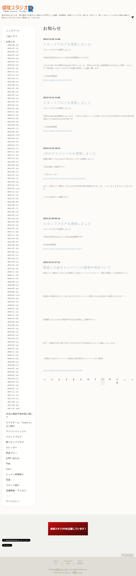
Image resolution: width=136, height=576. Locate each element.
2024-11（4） (13, 115)
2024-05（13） (14, 135)
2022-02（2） (13, 225)
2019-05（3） (13, 335)
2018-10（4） (13, 359)
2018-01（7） (13, 389)
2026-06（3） (13, 52)
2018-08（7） (13, 365)
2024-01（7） (13, 148)
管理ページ (77, 572)
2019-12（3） (13, 312)
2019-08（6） (13, 325)
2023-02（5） (13, 185)
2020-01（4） (13, 309)
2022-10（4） (13, 199)
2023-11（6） (13, 155)
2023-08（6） (13, 165)
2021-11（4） (13, 235)
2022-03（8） (13, 222)
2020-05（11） (14, 295)
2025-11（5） (13, 75)
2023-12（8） (13, 152)
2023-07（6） (13, 168)
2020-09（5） (13, 282)
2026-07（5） (13, 48)
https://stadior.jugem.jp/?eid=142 (57, 131)
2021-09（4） (13, 242)
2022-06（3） (13, 212)
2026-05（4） (13, 55)
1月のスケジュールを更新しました (69, 153)
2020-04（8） (13, 299)
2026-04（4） (13, 58)
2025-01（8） (13, 109)
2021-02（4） (13, 265)
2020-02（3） (13, 305)
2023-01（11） (14, 188)
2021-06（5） (13, 252)
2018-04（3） (13, 379)
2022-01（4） (13, 228)
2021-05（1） (13, 255)
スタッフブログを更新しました (67, 44)
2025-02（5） (13, 105)
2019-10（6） (13, 319)
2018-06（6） (13, 372)
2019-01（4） (13, 349)
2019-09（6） (13, 322)
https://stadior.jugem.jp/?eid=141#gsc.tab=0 (62, 249)
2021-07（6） (13, 248)
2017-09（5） (13, 402)
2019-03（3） (13, 342)
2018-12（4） (13, 352)
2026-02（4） (13, 65)
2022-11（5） (13, 195)
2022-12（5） (13, 192)
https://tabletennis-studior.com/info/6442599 (62, 370)
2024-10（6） (13, 118)
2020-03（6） (13, 302)
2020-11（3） (13, 275)
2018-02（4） (13, 385)
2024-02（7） (13, 145)
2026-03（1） (13, 62)
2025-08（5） (13, 85)
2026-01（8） (13, 68)
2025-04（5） (13, 98)
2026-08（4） (13, 45)
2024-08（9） (13, 125)
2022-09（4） (13, 202)
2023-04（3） (13, 178)
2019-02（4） (13, 345)
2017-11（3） (13, 395)
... (125, 379)
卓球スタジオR (61, 570)
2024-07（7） (13, 129)
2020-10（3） (13, 279)
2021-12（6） (13, 232)
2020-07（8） (13, 289)
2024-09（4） (13, 122)
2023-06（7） (13, 172)
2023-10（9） (13, 158)
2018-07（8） (13, 369)
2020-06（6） (13, 292)
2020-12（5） (13, 272)
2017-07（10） (14, 409)
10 (117, 381)
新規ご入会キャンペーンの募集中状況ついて (77, 267)
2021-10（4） (13, 239)
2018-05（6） (13, 375)
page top (129, 555)
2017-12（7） (13, 392)
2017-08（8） (13, 405)
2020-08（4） (13, 285)
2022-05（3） (13, 215)
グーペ (68, 572)
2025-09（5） (13, 82)
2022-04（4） (13, 219)
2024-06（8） (13, 132)
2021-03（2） (13, 262)
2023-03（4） (13, 182)
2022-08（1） (13, 205)
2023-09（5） (13, 162)
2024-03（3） (13, 142)
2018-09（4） (13, 362)
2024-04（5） (13, 138)
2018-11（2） (13, 355)
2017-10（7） (13, 399)
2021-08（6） (13, 245)
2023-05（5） (13, 175)
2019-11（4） (13, 315)
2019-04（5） (13, 339)
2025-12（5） (13, 72)
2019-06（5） (13, 332)
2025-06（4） (13, 92)
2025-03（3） (13, 102)
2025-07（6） (13, 88)
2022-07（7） (13, 208)
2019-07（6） (13, 329)
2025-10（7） (13, 78)
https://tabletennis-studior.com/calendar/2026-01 (64, 178)
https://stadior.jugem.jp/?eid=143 (57, 80)
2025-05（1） (13, 95)
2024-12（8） (13, 112)
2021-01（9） (13, 269)
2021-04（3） (13, 259)
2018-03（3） (13, 382)
